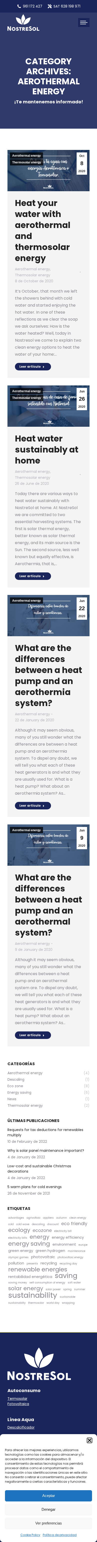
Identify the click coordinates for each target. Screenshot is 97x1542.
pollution (16, 1263)
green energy (20, 1250)
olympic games (18, 1257)
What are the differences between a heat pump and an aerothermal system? (48, 905)
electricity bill (63, 1231)
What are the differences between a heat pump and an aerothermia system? (48, 675)
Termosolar (17, 1398)
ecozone (42, 1230)
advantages (16, 1218)
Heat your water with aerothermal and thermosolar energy (42, 230)
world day (53, 1303)
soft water (74, 1282)
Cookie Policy (30, 1535)
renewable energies (37, 1269)
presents (32, 1263)
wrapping (68, 1303)
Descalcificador (21, 1427)
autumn (61, 1218)
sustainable (67, 1297)
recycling (49, 1263)
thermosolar (36, 1303)
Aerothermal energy (26, 155)
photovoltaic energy (70, 1257)
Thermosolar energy (26, 162)
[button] (89, 1440)
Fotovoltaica (18, 1403)
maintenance (76, 1251)
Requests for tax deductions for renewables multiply (45, 1132)
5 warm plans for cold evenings (34, 1186)
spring (67, 1289)
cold (11, 1224)
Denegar (48, 1509)
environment (64, 1244)
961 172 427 (32, 6)
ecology (19, 1230)
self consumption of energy (47, 1282)
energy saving (29, 1243)
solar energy (25, 1288)
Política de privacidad (60, 1535)
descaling (38, 1224)
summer (79, 1289)
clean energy (77, 1218)
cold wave (22, 1224)
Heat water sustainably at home (46, 449)
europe (83, 1245)
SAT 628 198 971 (66, 6)
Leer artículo (30, 366)
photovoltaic (43, 1256)
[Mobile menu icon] (84, 22)
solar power (53, 1289)
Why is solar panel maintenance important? (45, 1150)
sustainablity (17, 1303)
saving (66, 1275)
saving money (17, 1282)
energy (39, 1236)
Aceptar (48, 1495)
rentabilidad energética (30, 1276)
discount (53, 1224)
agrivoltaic (34, 1218)
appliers (48, 1218)
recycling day (68, 1263)
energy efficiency (68, 1237)
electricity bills (17, 1238)
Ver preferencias (48, 1523)
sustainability (32, 1295)
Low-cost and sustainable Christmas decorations (39, 1169)
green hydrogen (50, 1250)
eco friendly (74, 1223)
